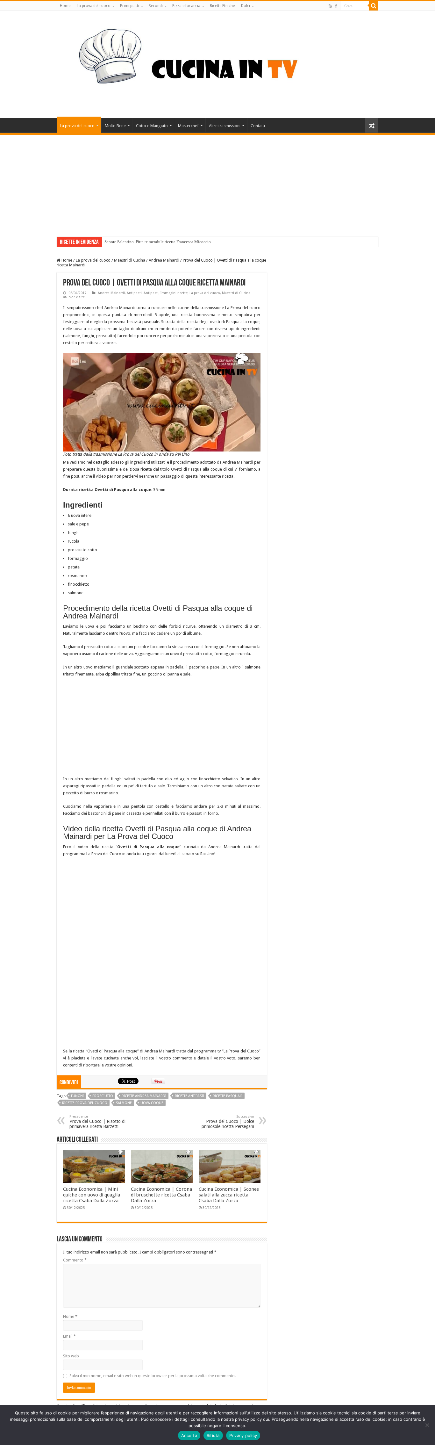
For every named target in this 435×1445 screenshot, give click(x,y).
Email (69, 1336)
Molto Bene (115, 125)
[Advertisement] (217, 182)
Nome (70, 1316)
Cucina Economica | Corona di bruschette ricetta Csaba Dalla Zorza (161, 1194)
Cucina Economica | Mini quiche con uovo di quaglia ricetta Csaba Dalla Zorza (91, 1194)
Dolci (245, 6)
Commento (75, 1260)
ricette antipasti (189, 1096)
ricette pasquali (227, 1096)
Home (65, 6)
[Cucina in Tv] (217, 63)
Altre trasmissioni (224, 125)
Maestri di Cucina (129, 260)
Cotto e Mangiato (152, 125)
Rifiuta (213, 1435)
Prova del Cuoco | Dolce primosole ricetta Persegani (228, 1122)
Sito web (71, 1356)
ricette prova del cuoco (84, 1103)
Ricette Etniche (222, 6)
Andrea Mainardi (164, 260)
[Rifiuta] (427, 1425)
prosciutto (102, 1096)
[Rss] (330, 6)
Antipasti (134, 293)
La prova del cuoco (94, 6)
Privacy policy (243, 1435)
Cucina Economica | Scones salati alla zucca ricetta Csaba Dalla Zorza (229, 1194)
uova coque (151, 1103)
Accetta (189, 1435)
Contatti (258, 125)
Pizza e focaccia (186, 6)
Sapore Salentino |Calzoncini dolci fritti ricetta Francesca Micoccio (162, 241)
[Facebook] (336, 6)
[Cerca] (373, 6)
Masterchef (188, 125)
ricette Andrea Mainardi (144, 1096)
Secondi (156, 6)
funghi (77, 1096)
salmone (124, 1103)
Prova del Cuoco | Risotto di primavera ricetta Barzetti (97, 1122)
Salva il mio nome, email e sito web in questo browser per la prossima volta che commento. (152, 1375)
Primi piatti (129, 6)
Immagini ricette (174, 293)
